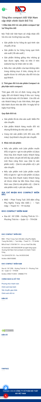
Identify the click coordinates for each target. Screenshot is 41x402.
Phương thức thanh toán (10, 284)
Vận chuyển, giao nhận (9, 290)
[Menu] (3, 9)
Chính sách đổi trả (8, 293)
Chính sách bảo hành (9, 287)
